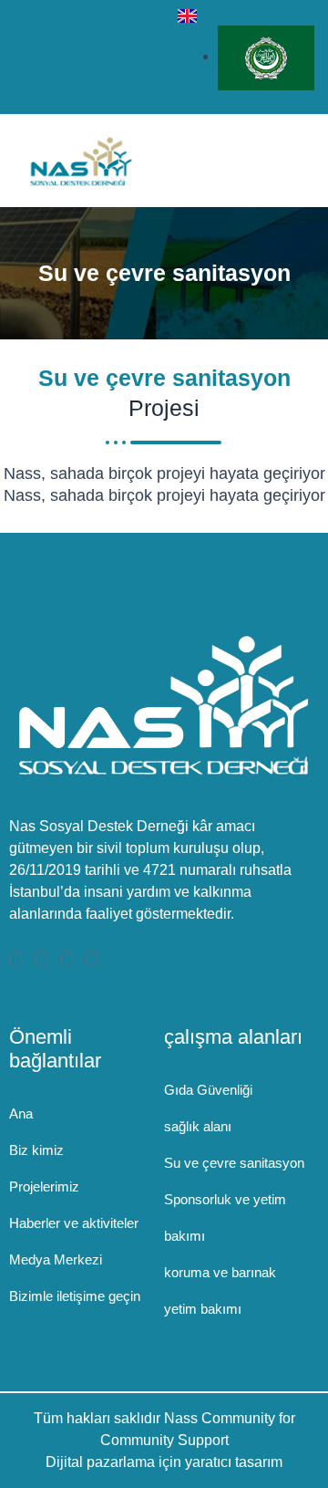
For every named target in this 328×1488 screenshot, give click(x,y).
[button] (299, 160)
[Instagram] (92, 959)
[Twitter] (41, 959)
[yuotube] (66, 959)
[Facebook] (15, 959)
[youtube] (146, 56)
